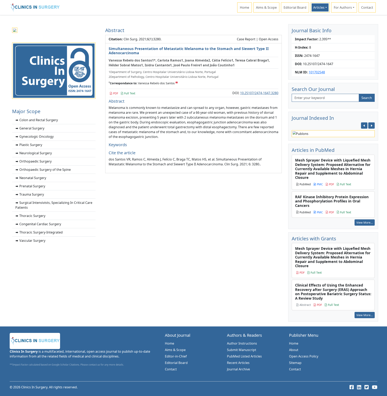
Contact (367, 7)
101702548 (317, 72)
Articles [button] (319, 7)
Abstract (305, 305)
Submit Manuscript (241, 350)
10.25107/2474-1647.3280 (259, 93)
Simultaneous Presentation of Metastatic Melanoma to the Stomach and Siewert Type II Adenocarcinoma (189, 50)
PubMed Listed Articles (244, 356)
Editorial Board (295, 7)
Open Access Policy (303, 356)
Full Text (129, 93)
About (293, 350)
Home (244, 7)
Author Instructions (242, 343)
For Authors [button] (343, 7)
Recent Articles (238, 363)
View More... (364, 222)
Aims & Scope (266, 7)
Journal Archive (238, 369)
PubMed (305, 184)
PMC (319, 184)
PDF (115, 93)
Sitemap (295, 363)
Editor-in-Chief (176, 356)
